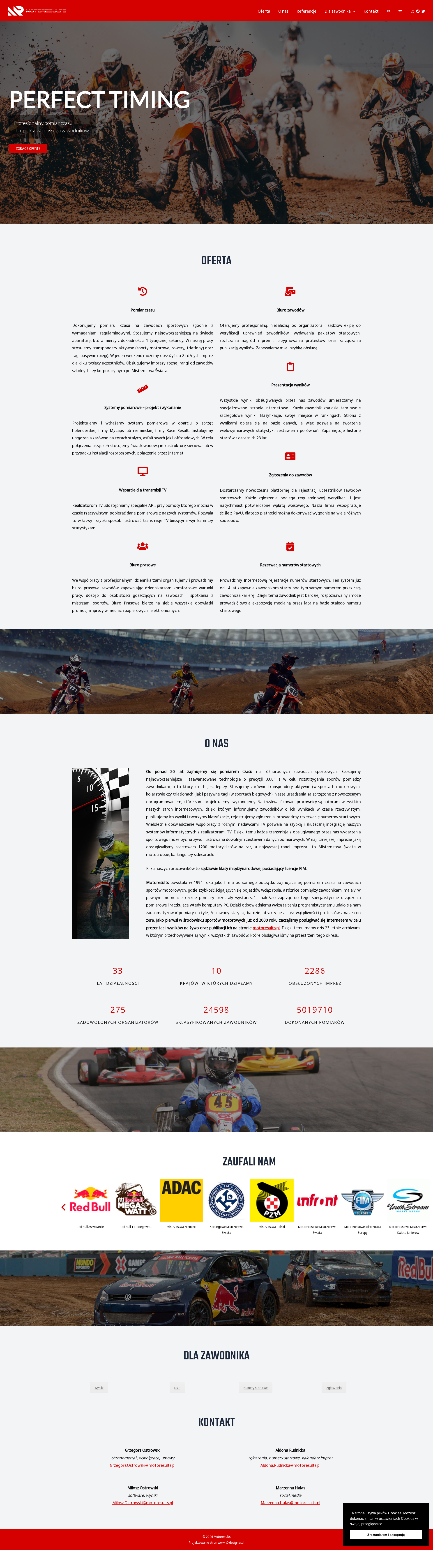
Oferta (264, 11)
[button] (384, 1524)
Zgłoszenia (334, 1388)
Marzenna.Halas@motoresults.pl (290, 1503)
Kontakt (371, 11)
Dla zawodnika (338, 11)
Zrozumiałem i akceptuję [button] (386, 1534)
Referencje (306, 11)
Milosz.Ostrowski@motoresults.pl (142, 1503)
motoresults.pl (266, 927)
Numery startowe (256, 1388)
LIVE (177, 1388)
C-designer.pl (235, 1542)
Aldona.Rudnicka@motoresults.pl (290, 1465)
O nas (283, 11)
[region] (216, 122)
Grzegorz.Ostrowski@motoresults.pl (142, 1465)
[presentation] (63, 1207)
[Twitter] (423, 11)
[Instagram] (412, 11)
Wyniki (99, 1388)
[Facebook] (418, 11)
